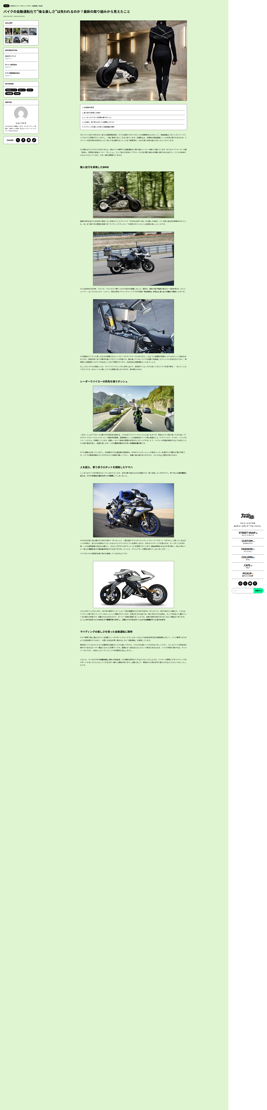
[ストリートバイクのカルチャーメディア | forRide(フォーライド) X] (245, 583)
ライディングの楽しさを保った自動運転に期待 (99, 127)
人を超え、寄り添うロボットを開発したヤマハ (99, 122)
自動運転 (35, 6)
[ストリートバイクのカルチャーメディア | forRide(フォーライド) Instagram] (240, 583)
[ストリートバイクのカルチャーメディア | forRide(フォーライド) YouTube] (250, 583)
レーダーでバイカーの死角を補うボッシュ (97, 117)
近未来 (41, 6)
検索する (258, 591)
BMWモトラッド (15, 6)
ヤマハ (29, 6)
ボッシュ (23, 6)
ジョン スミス (21, 123)
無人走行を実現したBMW (92, 113)
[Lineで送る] (29, 140)
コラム (6, 6)
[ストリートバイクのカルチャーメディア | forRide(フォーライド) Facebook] (255, 583)
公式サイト (8, 59)
